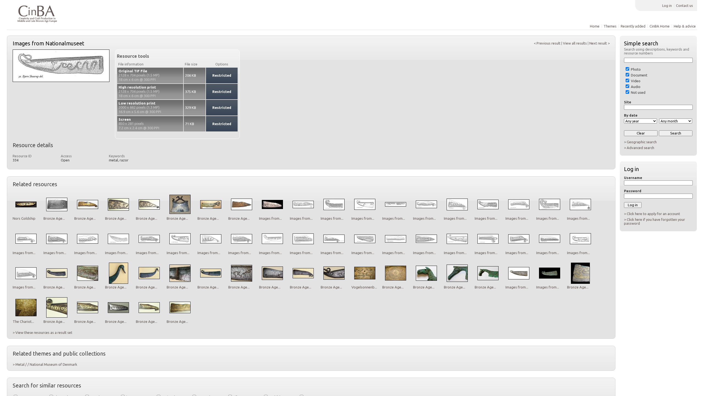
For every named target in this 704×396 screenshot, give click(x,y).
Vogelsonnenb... (364, 287)
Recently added (633, 26)
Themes (610, 26)
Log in (667, 5)
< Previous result (547, 43)
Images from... (270, 218)
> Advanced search (639, 148)
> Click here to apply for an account (652, 214)
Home (595, 26)
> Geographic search (640, 142)
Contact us (684, 5)
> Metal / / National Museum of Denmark (45, 364)
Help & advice (685, 26)
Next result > (599, 43)
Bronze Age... (54, 218)
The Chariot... (23, 321)
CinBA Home (660, 26)
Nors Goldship (24, 218)
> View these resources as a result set (42, 332)
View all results (575, 43)
